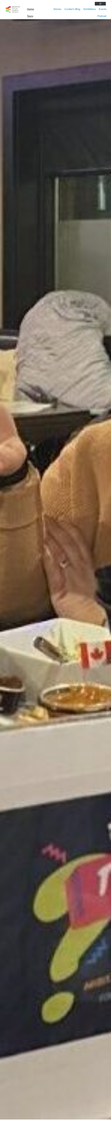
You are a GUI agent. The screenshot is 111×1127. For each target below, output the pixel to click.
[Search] (100, 3)
